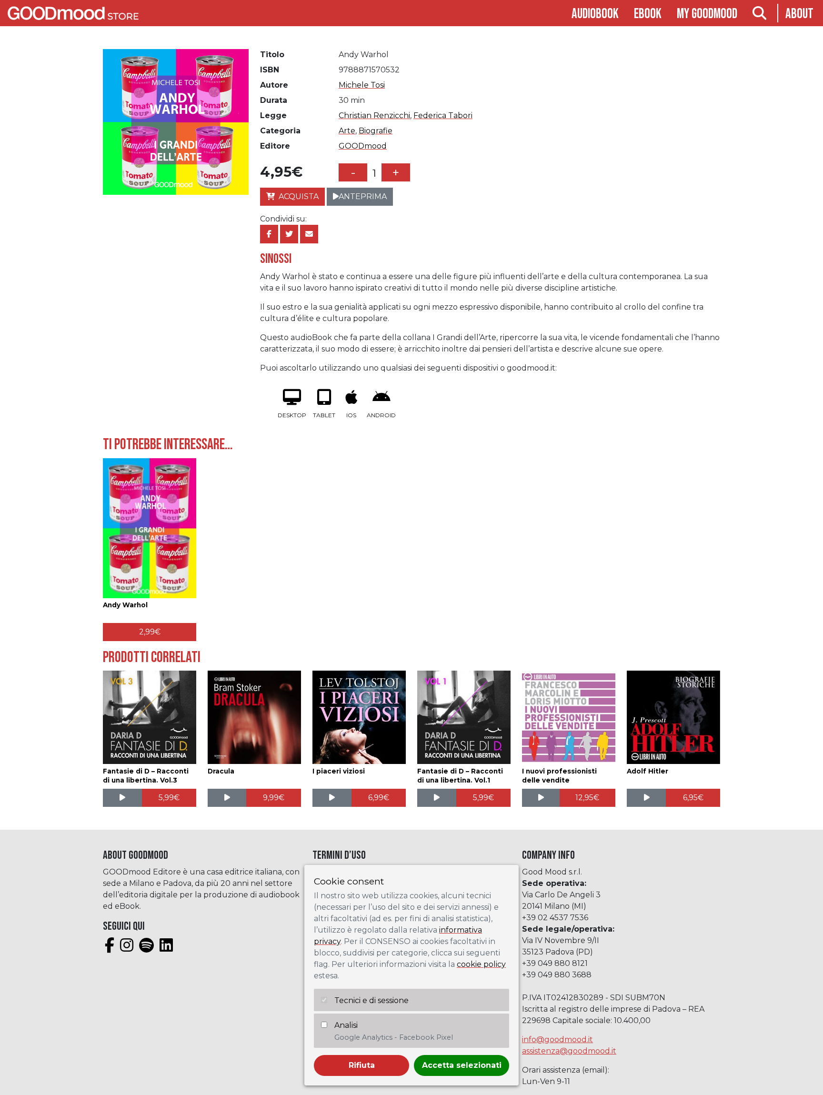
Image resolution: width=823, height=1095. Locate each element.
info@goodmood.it (557, 1039)
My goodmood (707, 14)
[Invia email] (309, 234)
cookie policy (481, 964)
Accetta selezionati (462, 1065)
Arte (347, 130)
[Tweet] (289, 234)
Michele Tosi (362, 85)
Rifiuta (362, 1065)
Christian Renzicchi (374, 115)
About (799, 14)
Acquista (299, 196)
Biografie (375, 130)
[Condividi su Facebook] (269, 234)
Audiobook (595, 14)
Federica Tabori (442, 115)
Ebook (648, 14)
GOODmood (363, 146)
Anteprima (363, 196)
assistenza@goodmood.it (569, 1050)
